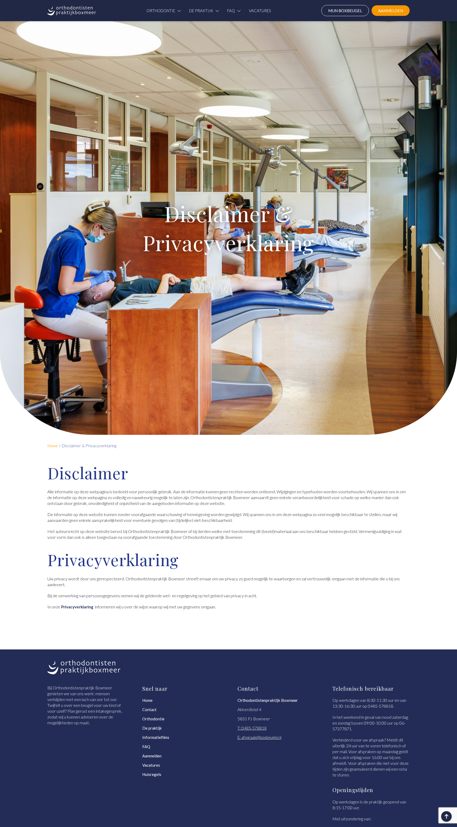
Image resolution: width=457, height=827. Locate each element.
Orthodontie (161, 10)
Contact (149, 709)
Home (147, 700)
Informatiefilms (155, 737)
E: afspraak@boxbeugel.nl (259, 737)
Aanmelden (152, 755)
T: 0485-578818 (252, 728)
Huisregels (151, 774)
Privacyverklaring (77, 606)
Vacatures (260, 10)
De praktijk (201, 10)
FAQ (231, 10)
